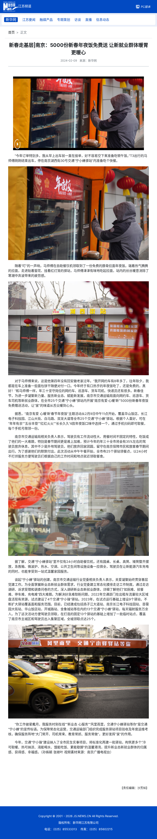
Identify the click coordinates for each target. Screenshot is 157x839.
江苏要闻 (28, 20)
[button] (17, 146)
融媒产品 (46, 20)
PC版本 (145, 6)
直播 (88, 20)
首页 (11, 32)
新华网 (11, 20)
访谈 (77, 20)
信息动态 (102, 20)
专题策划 (63, 20)
